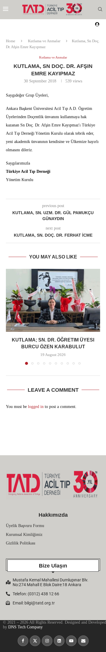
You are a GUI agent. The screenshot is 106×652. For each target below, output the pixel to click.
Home (10, 41)
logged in (36, 406)
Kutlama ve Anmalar (44, 41)
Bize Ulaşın (53, 566)
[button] (11, 317)
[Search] (100, 9)
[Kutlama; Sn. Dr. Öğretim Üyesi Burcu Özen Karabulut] (53, 300)
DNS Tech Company (25, 627)
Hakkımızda (53, 515)
